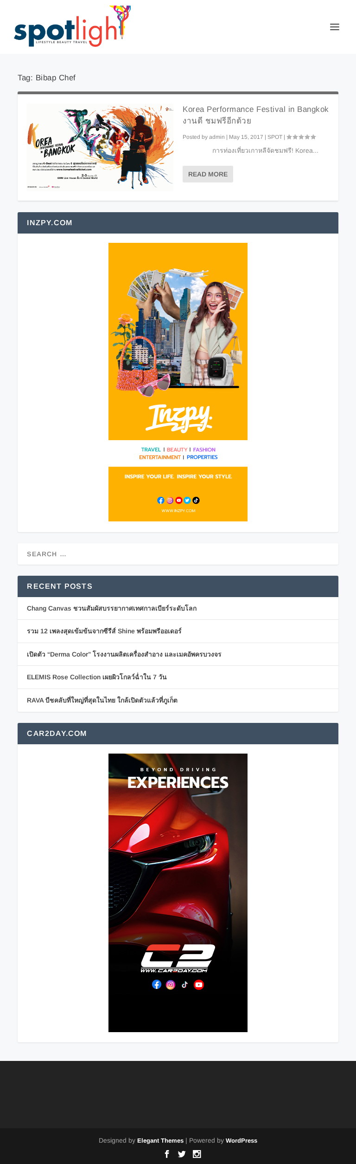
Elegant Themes (160, 1140)
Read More (208, 174)
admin (217, 137)
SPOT (274, 137)
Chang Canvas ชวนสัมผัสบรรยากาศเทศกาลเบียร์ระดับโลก (112, 608)
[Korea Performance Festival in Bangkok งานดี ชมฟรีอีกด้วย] (100, 147)
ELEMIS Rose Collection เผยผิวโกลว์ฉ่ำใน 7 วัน (97, 677)
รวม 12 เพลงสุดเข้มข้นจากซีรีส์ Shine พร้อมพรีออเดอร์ (104, 631)
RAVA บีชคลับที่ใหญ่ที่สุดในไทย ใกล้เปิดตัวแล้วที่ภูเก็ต (102, 700)
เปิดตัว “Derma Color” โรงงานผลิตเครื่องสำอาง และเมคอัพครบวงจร (124, 654)
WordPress (241, 1140)
